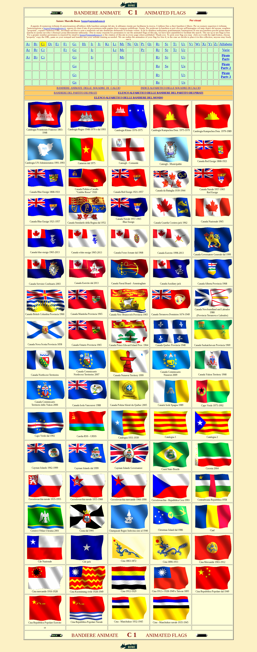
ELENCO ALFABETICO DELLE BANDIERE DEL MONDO (128, 97)
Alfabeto (225, 44)
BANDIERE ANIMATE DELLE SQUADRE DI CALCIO (88, 87)
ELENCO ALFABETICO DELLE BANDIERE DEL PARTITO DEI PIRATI (160, 92)
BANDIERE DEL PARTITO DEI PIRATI (75, 92)
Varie (226, 50)
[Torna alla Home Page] (128, 6)
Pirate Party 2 (226, 66)
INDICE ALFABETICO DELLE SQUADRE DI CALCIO (171, 87)
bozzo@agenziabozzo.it (93, 21)
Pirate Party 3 (226, 74)
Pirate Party (226, 57)
